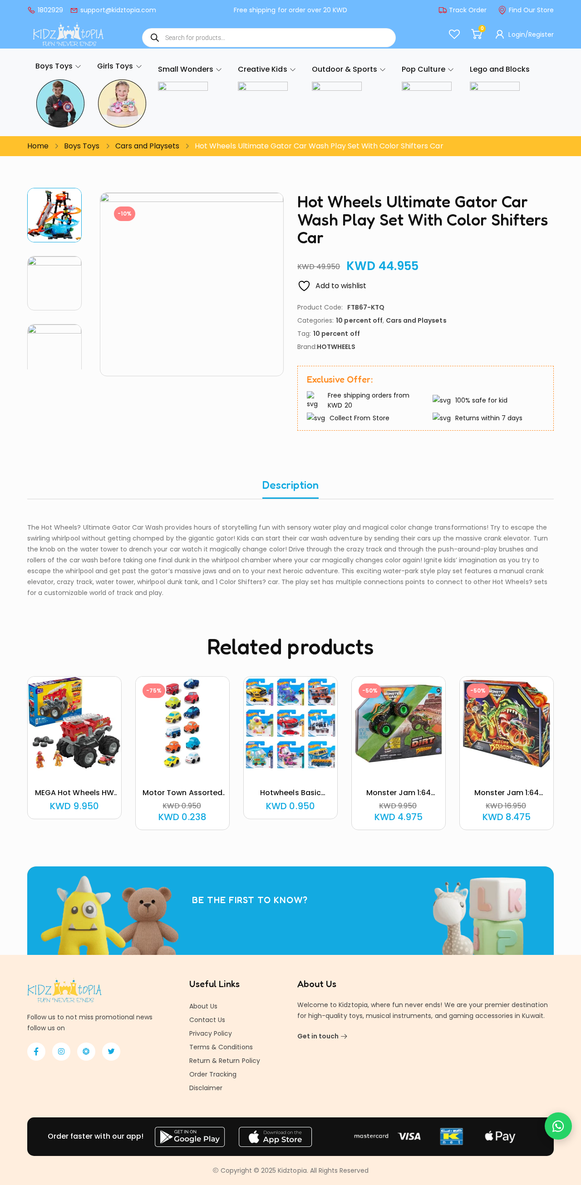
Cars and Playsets (147, 146)
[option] (54, 215)
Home (38, 146)
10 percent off (359, 320)
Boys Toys (81, 146)
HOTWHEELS (336, 346)
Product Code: (320, 307)
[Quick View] (63, 768)
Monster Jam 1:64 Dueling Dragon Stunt (507, 798)
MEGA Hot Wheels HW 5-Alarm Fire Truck (74, 798)
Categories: (315, 320)
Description (290, 485)
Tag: (304, 333)
